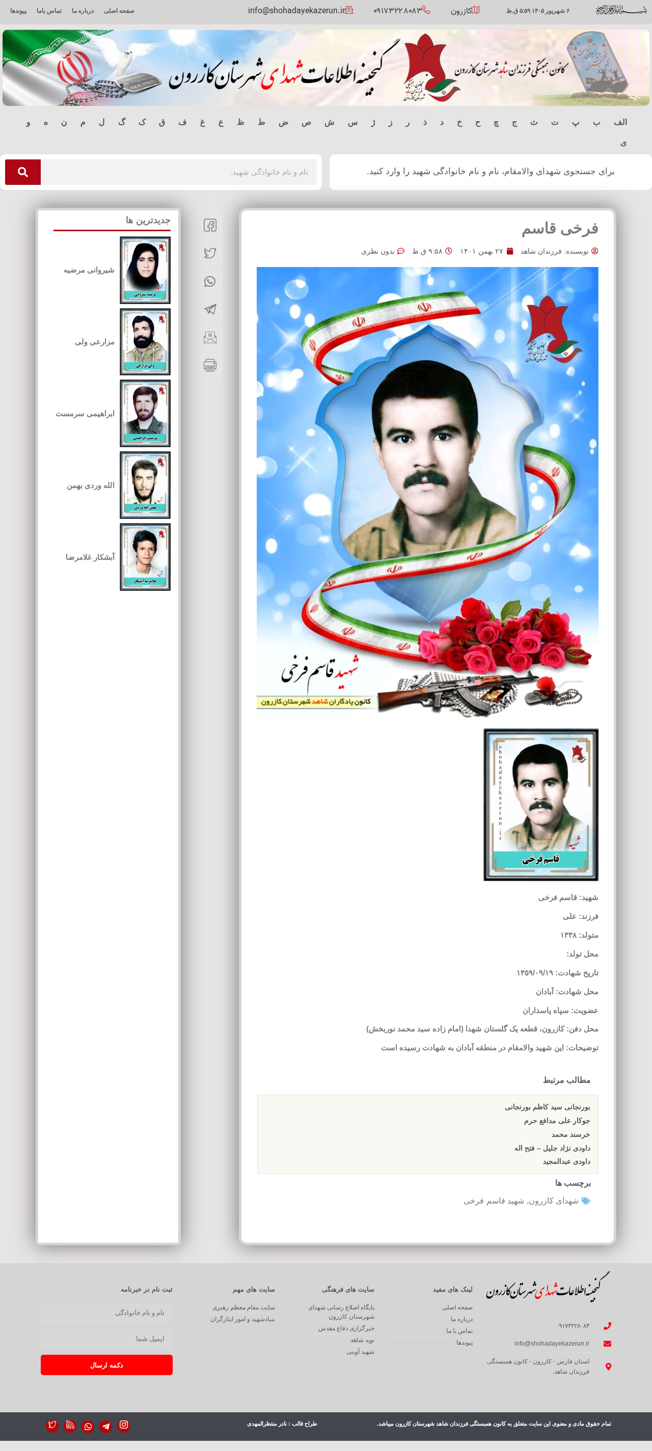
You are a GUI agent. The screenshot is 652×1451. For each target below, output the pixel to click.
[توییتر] (52, 1426)
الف (620, 122)
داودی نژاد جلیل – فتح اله (552, 1148)
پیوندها (18, 10)
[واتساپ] (88, 1426)
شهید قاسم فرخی (494, 1200)
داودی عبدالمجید (566, 1161)
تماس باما (49, 10)
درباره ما (83, 10)
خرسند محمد (571, 1134)
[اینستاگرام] (123, 1426)
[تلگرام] (105, 1426)
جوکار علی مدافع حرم (557, 1120)
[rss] (70, 1426)
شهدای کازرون (554, 1200)
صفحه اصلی (119, 10)
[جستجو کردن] (23, 172)
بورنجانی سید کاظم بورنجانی (547, 1107)
